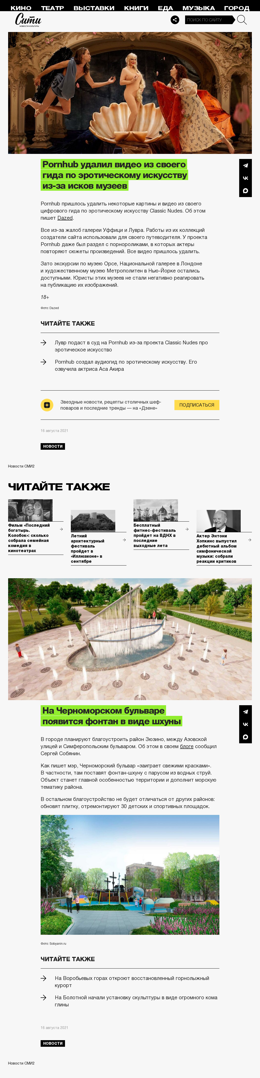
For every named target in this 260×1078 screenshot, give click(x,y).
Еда (165, 8)
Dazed (65, 218)
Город (236, 8)
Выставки (94, 8)
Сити (28, 20)
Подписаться (197, 405)
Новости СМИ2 (21, 466)
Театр (52, 8)
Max (245, 190)
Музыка (199, 8)
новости (52, 446)
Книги (136, 8)
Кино (21, 8)
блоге (186, 746)
